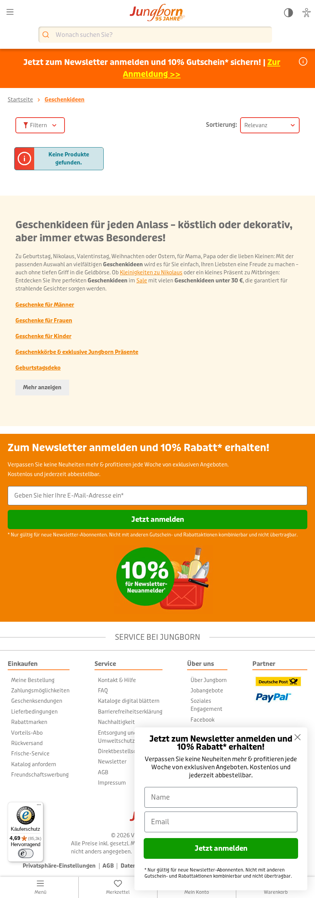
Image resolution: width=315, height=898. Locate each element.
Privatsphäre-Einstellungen (59, 866)
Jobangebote (207, 690)
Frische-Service (30, 753)
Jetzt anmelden (157, 519)
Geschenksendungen (36, 700)
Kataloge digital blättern (128, 700)
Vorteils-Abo (27, 732)
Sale (141, 280)
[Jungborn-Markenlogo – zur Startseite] (157, 13)
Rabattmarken (29, 722)
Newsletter (112, 761)
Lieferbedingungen (34, 711)
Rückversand (27, 743)
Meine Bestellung (33, 680)
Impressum (112, 782)
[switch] (25, 853)
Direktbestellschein (122, 751)
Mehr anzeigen (42, 387)
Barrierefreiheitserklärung (130, 711)
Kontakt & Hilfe (117, 680)
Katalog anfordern (33, 764)
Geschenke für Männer (44, 304)
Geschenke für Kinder (43, 336)
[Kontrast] (288, 13)
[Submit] (46, 34)
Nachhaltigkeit (116, 722)
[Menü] (10, 12)
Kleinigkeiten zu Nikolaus (151, 272)
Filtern (38, 125)
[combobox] (155, 35)
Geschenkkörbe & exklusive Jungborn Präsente (76, 352)
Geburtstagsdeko (38, 367)
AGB (103, 772)
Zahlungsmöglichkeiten (40, 690)
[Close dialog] (297, 737)
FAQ (103, 690)
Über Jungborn (209, 680)
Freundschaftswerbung (40, 774)
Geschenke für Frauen (43, 320)
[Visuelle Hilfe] (306, 13)
